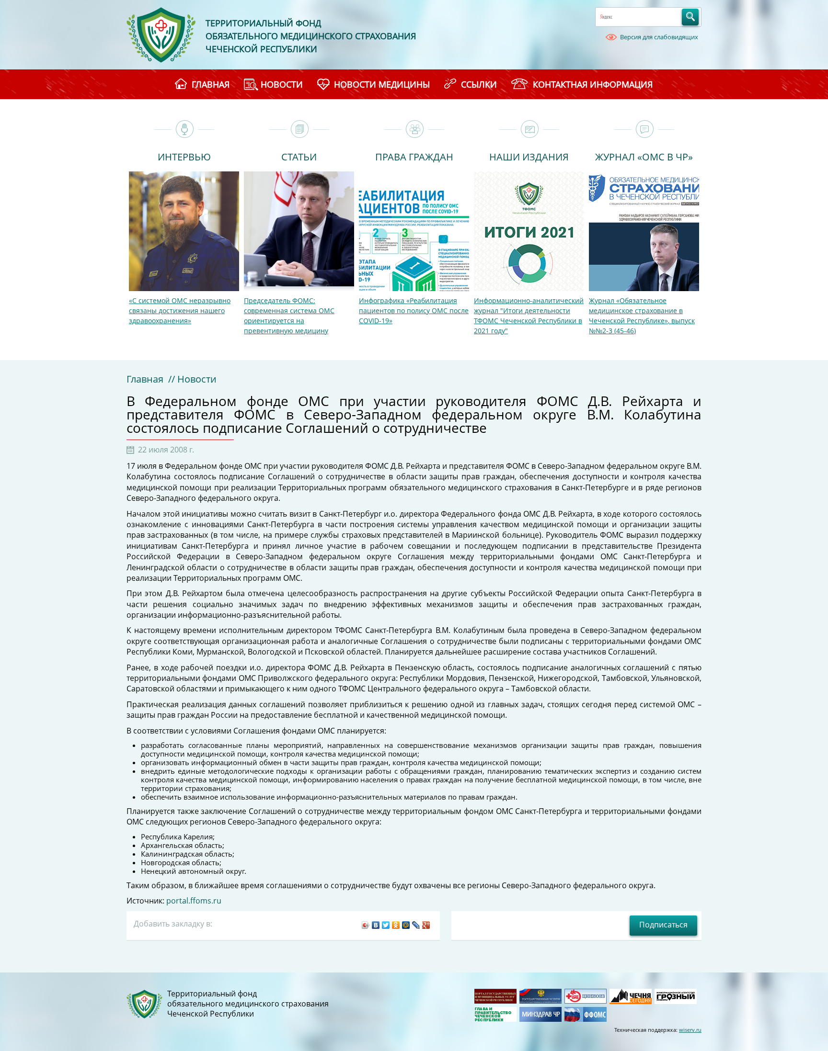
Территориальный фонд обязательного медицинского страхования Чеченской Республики (248, 1004)
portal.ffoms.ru (193, 900)
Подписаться (663, 924)
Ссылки (479, 84)
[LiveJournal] (416, 925)
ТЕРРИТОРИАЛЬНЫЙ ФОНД (263, 23)
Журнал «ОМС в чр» (644, 156)
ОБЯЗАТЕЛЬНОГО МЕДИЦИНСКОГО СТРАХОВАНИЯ (311, 36)
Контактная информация (593, 84)
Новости (282, 84)
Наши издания (529, 156)
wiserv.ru (690, 1029)
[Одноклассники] (396, 925)
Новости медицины (382, 84)
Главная (144, 379)
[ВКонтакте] (376, 925)
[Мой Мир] (406, 925)
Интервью (184, 156)
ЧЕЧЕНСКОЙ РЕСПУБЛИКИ (261, 49)
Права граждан (414, 156)
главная (211, 84)
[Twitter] (386, 925)
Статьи (299, 156)
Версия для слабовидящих (659, 37)
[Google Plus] (426, 925)
